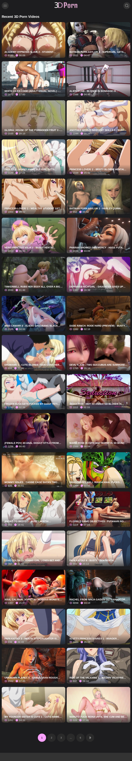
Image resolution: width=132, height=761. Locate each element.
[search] (126, 5)
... (71, 737)
